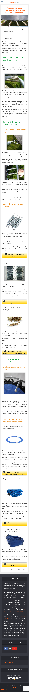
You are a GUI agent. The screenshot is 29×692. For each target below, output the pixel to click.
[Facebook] (6, 648)
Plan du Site (13, 687)
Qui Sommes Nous (5, 687)
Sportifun (9, 663)
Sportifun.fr (9, 685)
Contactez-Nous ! (5, 689)
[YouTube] (14, 648)
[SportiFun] (14, 1)
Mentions (19, 687)
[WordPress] (10, 648)
